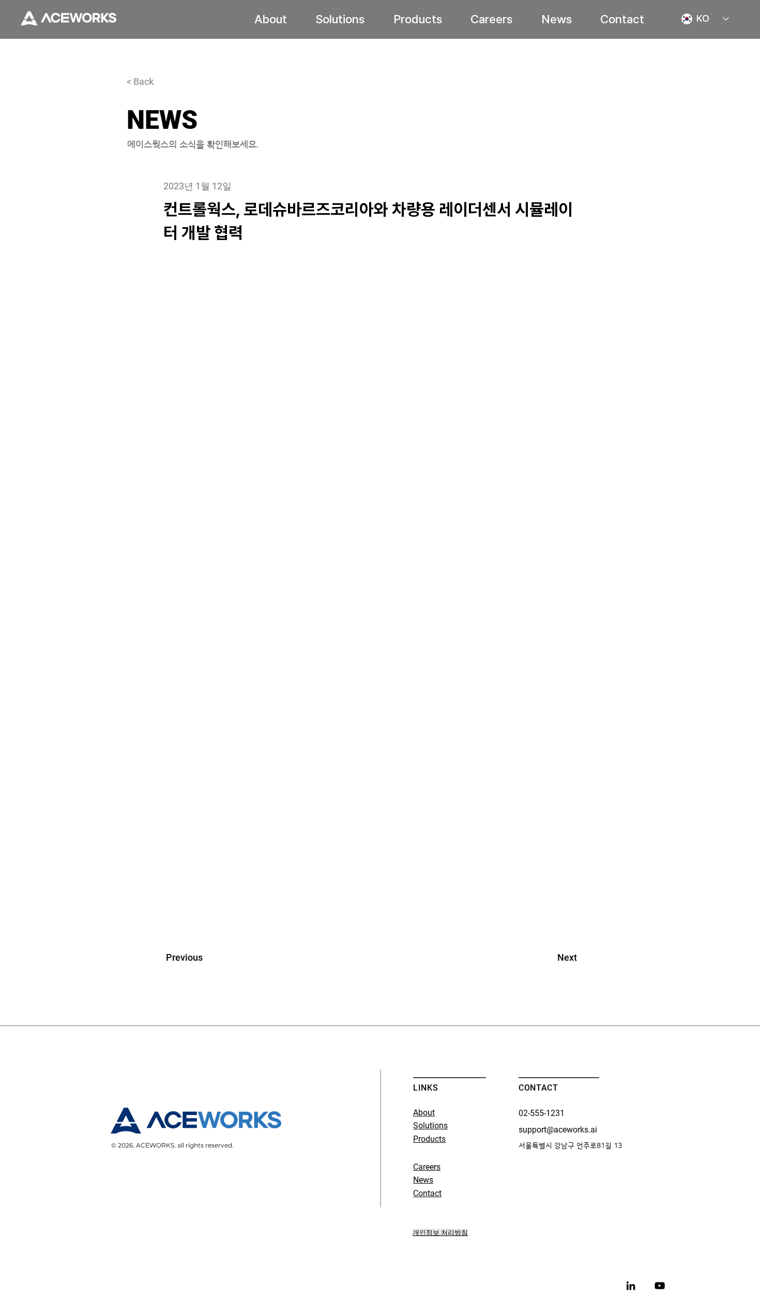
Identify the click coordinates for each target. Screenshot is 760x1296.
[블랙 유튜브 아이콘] (659, 1285)
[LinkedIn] (631, 1285)
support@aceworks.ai (558, 1130)
